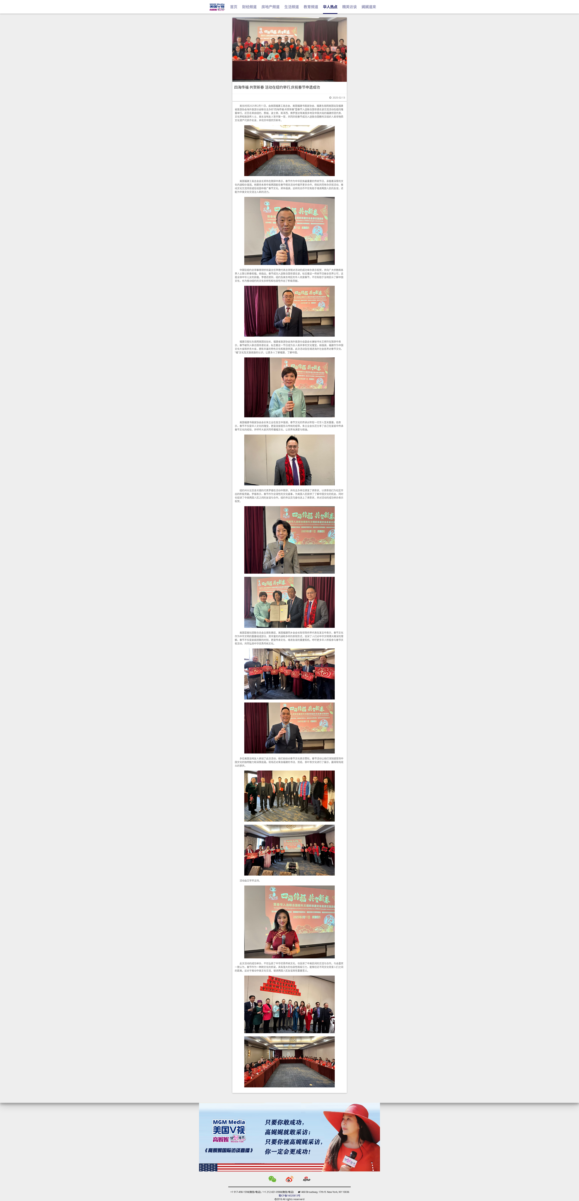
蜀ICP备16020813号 (289, 1195)
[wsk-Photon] (217, 7)
